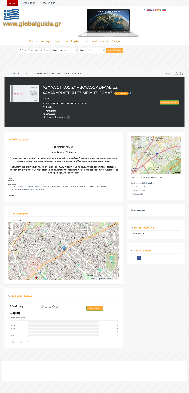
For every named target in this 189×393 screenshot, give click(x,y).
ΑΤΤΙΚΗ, (65, 186)
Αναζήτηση (115, 50)
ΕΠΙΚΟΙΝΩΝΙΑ (29, 3)
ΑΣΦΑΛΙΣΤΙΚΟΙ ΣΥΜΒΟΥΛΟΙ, (100, 186)
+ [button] (10, 225)
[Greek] (145, 10)
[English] (151, 10)
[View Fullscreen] (11, 233)
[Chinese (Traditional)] (148, 10)
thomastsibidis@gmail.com (145, 183)
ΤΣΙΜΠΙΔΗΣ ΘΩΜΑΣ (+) (137, 233)
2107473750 (51, 111)
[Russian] (164, 10)
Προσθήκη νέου (93, 308)
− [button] (10, 228)
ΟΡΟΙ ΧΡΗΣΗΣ (49, 3)
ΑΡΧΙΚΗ (12, 3)
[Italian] (161, 10)
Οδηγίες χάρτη (15, 220)
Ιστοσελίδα (138, 194)
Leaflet (92, 279)
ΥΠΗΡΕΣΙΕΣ (16, 73)
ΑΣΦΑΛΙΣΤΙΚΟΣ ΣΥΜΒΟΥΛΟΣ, (27, 186)
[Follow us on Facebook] (139, 258)
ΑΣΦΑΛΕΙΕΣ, (45, 186)
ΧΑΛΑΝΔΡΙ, (57, 186)
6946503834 (51, 114)
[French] (154, 10)
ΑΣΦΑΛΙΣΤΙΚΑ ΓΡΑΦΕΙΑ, (22, 189)
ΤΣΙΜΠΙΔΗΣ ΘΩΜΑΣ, (79, 186)
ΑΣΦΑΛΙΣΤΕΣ (38, 189)
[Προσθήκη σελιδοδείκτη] (68, 117)
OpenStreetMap (104, 279)
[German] (158, 10)
